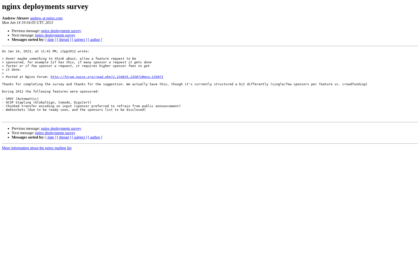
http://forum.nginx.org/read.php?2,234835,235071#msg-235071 (107, 77)
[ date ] (50, 40)
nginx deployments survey (61, 31)
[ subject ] (79, 40)
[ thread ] (64, 40)
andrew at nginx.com (46, 18)
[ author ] (95, 40)
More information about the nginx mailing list (36, 148)
